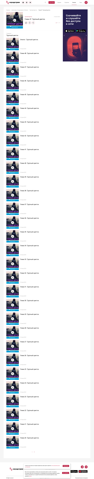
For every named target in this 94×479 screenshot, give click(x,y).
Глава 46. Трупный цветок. (29, 81)
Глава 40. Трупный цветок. (29, 163)
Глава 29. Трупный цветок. (29, 314)
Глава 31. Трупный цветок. (29, 287)
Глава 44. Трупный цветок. (29, 108)
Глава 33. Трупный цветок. (29, 259)
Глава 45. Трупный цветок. (29, 94)
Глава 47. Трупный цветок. (29, 67)
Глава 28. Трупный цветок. (29, 328)
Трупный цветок (33, 10)
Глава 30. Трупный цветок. (29, 300)
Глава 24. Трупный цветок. (29, 383)
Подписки (67, 2)
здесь (30, 476)
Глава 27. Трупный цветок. (29, 342)
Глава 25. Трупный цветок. (29, 369)
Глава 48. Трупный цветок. (29, 53)
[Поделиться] (33, 22)
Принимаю (66, 466)
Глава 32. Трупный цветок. (29, 273)
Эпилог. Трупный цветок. (29, 39)
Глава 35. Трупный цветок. (29, 232)
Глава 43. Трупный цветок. (29, 122)
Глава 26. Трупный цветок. (29, 355)
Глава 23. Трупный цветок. (29, 397)
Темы (80, 2)
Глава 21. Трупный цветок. (29, 424)
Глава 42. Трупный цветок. (29, 136)
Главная (59, 2)
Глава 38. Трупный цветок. (29, 191)
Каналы (74, 2)
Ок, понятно (65, 473)
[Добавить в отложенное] (29, 22)
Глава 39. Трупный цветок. (29, 177)
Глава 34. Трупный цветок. (29, 245)
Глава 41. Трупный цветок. (29, 149)
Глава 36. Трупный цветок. (29, 218)
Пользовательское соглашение (81, 477)
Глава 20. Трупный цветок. (29, 438)
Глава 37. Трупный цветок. (29, 204)
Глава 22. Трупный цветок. (29, 410)
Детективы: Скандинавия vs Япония (20, 10)
